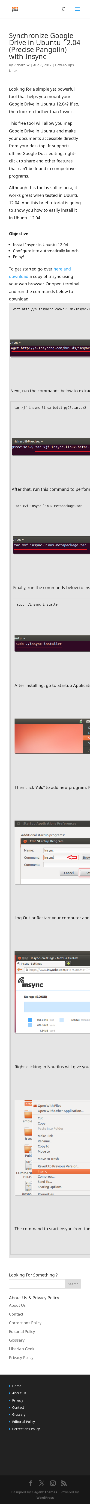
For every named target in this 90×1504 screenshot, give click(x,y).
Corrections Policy (25, 1322)
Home (16, 1386)
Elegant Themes (44, 1492)
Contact (16, 1314)
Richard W (22, 65)
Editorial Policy (22, 1331)
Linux (13, 70)
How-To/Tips (64, 65)
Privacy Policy (21, 1357)
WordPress (45, 1497)
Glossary (17, 1340)
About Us (17, 1305)
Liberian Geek (21, 1348)
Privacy (17, 1400)
